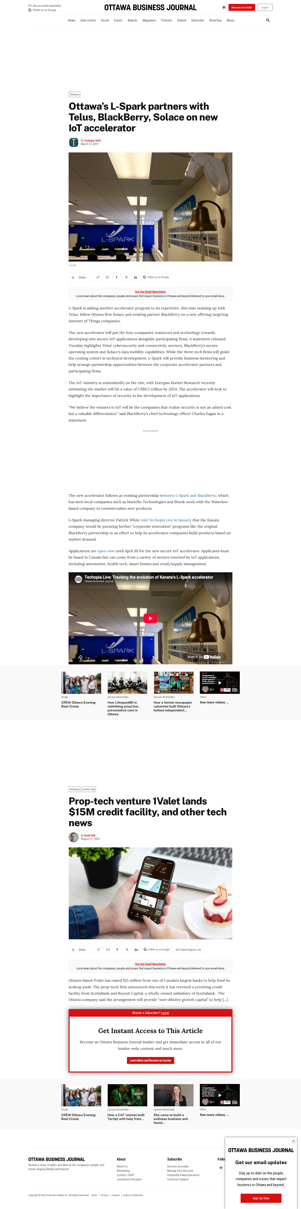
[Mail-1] (221, 1168)
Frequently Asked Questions (183, 1175)
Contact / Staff (125, 1175)
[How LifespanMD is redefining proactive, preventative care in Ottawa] (128, 683)
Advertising (123, 1170)
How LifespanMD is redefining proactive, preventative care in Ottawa (123, 708)
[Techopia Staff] (75, 142)
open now (106, 551)
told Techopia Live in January (166, 520)
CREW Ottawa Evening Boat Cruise (78, 704)
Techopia (74, 94)
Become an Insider (178, 1166)
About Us (122, 1166)
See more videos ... (214, 702)
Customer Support (178, 1179)
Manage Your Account (180, 1170)
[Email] (107, 277)
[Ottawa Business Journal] (150, 7)
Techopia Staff (92, 140)
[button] (268, 20)
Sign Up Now (261, 1198)
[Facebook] (116, 277)
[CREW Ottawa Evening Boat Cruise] (81, 683)
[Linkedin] (135, 277)
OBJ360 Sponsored (118, 697)
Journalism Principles (129, 1179)
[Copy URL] (98, 277)
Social (64, 697)
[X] (126, 277)
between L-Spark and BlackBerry (188, 495)
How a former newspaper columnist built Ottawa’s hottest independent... (173, 706)
